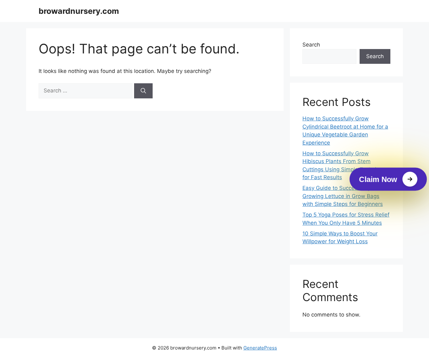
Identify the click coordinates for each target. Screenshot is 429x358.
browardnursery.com (79, 11)
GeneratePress (260, 348)
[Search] (143, 90)
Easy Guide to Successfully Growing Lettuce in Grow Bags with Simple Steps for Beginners (342, 196)
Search (311, 44)
